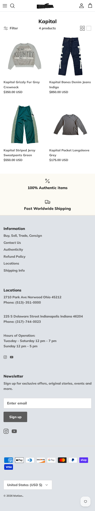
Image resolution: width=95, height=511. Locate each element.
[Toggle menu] (5, 6)
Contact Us (12, 242)
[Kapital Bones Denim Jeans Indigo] (70, 56)
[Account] (80, 6)
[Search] (14, 6)
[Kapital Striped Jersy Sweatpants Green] (25, 124)
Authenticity (13, 249)
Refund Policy (14, 256)
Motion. (18, 495)
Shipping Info (14, 270)
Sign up (15, 417)
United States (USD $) (24, 485)
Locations (11, 263)
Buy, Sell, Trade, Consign (23, 235)
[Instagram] (5, 357)
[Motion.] (47, 5)
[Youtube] (11, 357)
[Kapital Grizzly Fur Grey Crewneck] (25, 56)
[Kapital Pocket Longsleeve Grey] (70, 124)
